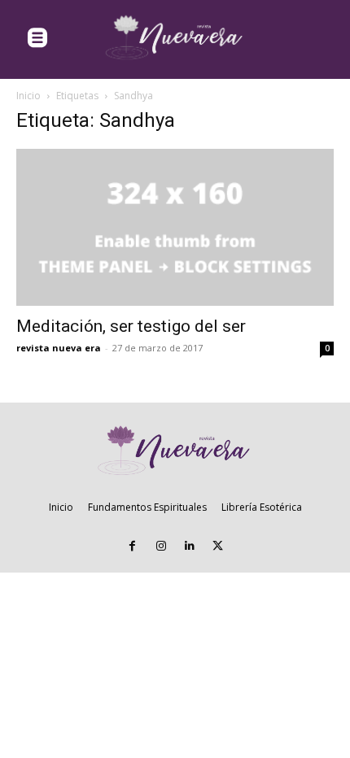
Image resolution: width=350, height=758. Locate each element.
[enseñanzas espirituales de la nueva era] (175, 38)
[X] (217, 546)
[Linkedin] (189, 546)
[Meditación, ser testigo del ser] (175, 227)
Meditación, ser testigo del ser (131, 326)
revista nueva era (58, 348)
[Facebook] (132, 546)
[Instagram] (161, 546)
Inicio (28, 95)
